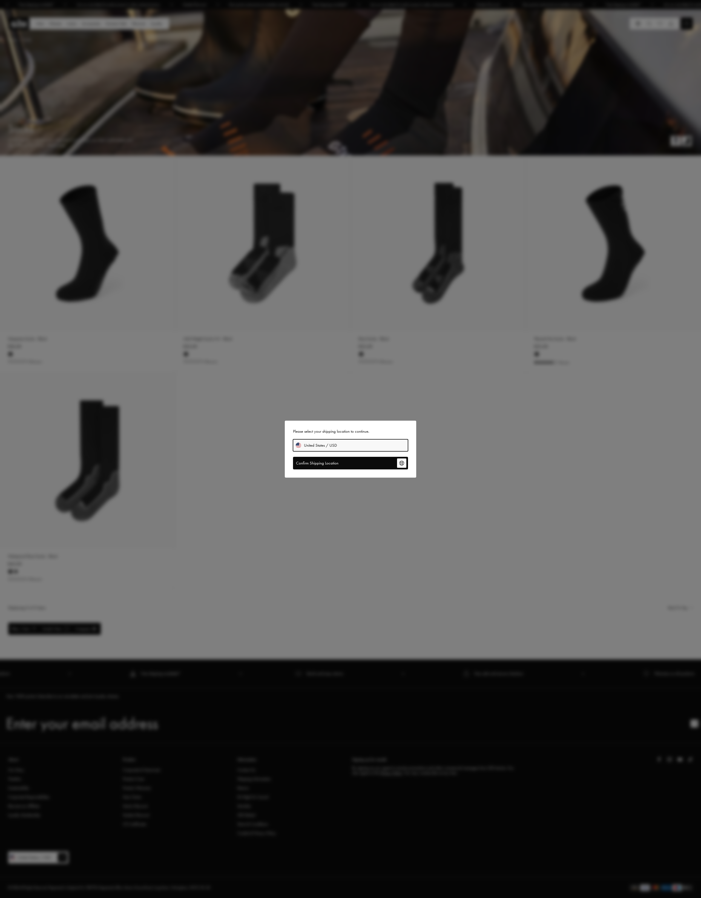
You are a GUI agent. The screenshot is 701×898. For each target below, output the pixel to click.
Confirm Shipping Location (317, 463)
